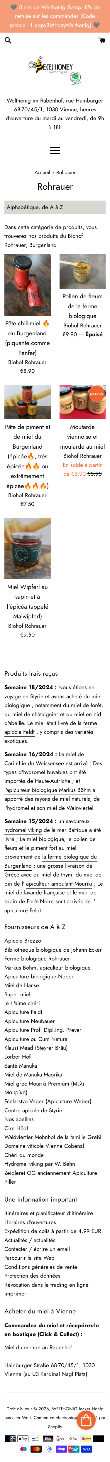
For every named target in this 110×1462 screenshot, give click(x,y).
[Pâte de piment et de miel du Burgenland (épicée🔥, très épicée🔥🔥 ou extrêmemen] (27, 402)
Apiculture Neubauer (29, 1021)
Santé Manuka (20, 1066)
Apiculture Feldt (23, 1012)
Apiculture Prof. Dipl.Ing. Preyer (43, 1030)
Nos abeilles (19, 1119)
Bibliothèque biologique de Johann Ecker (53, 950)
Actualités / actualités (29, 1240)
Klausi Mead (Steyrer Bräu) (36, 1048)
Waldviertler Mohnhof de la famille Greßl (52, 1137)
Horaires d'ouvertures (30, 1222)
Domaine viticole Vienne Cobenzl (44, 1146)
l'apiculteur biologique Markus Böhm (47, 790)
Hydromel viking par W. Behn (39, 1164)
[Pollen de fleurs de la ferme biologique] (83, 271)
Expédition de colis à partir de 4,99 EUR (52, 1231)
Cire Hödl (16, 1128)
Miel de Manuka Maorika (33, 1075)
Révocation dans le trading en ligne (46, 1285)
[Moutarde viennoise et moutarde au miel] (83, 402)
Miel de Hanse (21, 985)
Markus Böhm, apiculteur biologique (47, 968)
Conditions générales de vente (40, 1267)
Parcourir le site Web (29, 1258)
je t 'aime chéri (22, 1003)
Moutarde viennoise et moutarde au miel (82, 437)
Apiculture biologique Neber (39, 976)
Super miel (17, 994)
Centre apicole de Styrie (33, 1110)
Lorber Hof (17, 1057)
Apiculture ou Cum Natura (35, 1039)
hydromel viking (23, 830)
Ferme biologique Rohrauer (37, 959)
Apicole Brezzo (22, 941)
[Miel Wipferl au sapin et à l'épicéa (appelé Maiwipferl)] (27, 548)
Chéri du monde (24, 1155)
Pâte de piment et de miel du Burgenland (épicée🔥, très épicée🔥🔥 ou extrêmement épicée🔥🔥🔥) (27, 456)
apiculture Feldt (22, 910)
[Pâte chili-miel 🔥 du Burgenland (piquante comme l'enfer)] (27, 285)
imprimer (15, 1294)
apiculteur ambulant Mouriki (59, 884)
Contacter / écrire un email (37, 1249)
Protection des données (32, 1276)
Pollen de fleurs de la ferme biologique (82, 306)
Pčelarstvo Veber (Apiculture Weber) (48, 1101)
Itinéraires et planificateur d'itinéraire (48, 1213)
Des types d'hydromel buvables (53, 767)
